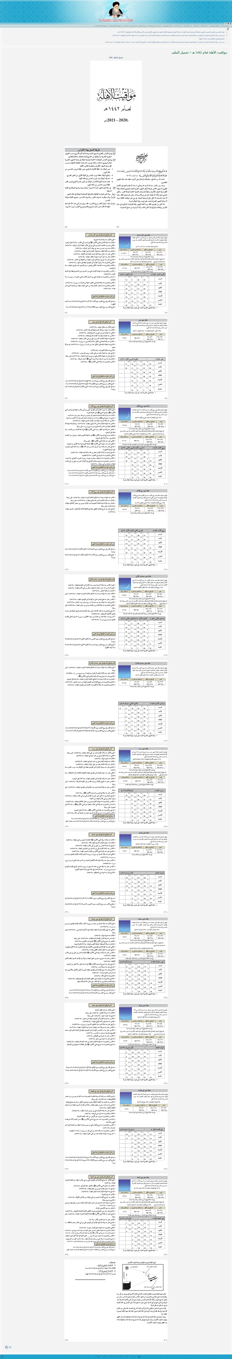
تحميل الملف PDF (116, 57)
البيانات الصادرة (177, 26)
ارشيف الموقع (142, 26)
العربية (139, 1356)
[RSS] (228, 23)
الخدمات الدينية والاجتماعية (154, 26)
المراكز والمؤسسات (167, 26)
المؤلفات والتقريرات (214, 26)
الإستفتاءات (195, 26)
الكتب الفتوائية (204, 26)
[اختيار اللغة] (226, 23)
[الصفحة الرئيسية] (230, 23)
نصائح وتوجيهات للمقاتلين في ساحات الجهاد (212, 39)
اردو (127, 1356)
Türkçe (105, 1356)
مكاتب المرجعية (133, 26)
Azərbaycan (113, 1356)
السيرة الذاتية (224, 26)
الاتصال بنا (125, 26)
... (229, 26)
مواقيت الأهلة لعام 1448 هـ (100, 26)
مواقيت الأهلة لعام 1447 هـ (115, 26)
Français (98, 1356)
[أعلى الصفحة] (2, 1356)
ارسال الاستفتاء (187, 26)
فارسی (132, 1356)
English (121, 1356)
